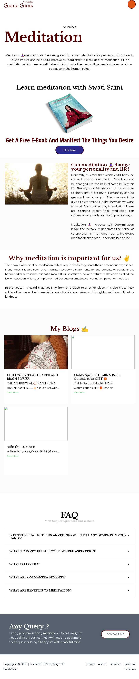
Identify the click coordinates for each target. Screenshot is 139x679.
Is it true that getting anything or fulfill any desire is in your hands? (67, 537)
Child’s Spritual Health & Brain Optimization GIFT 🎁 (97, 376)
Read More (12, 392)
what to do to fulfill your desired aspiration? (52, 551)
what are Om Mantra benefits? (37, 577)
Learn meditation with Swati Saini (69, 87)
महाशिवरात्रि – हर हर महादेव (21, 446)
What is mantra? (24, 564)
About (102, 664)
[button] (69, 537)
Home (90, 664)
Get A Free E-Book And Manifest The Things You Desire (69, 140)
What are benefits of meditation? (40, 590)
